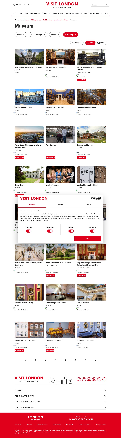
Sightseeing (47, 20)
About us (29, 424)
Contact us (18, 424)
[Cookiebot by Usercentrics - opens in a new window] (92, 198)
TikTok (79, 379)
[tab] (90, 43)
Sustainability (57, 424)
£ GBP (26, 4)
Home (27, 20)
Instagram (89, 379)
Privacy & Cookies (101, 424)
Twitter (99, 379)
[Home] (14, 13)
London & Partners (35, 418)
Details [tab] (60, 204)
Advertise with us (42, 424)
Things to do (36, 20)
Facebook (104, 379)
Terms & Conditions (84, 424)
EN (17, 4)
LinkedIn (94, 379)
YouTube (84, 379)
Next (95, 360)
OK (87, 238)
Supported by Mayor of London (81, 418)
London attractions (61, 20)
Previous (25, 360)
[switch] (50, 231)
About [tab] (89, 204)
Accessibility (69, 424)
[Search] (107, 4)
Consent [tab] (32, 204)
